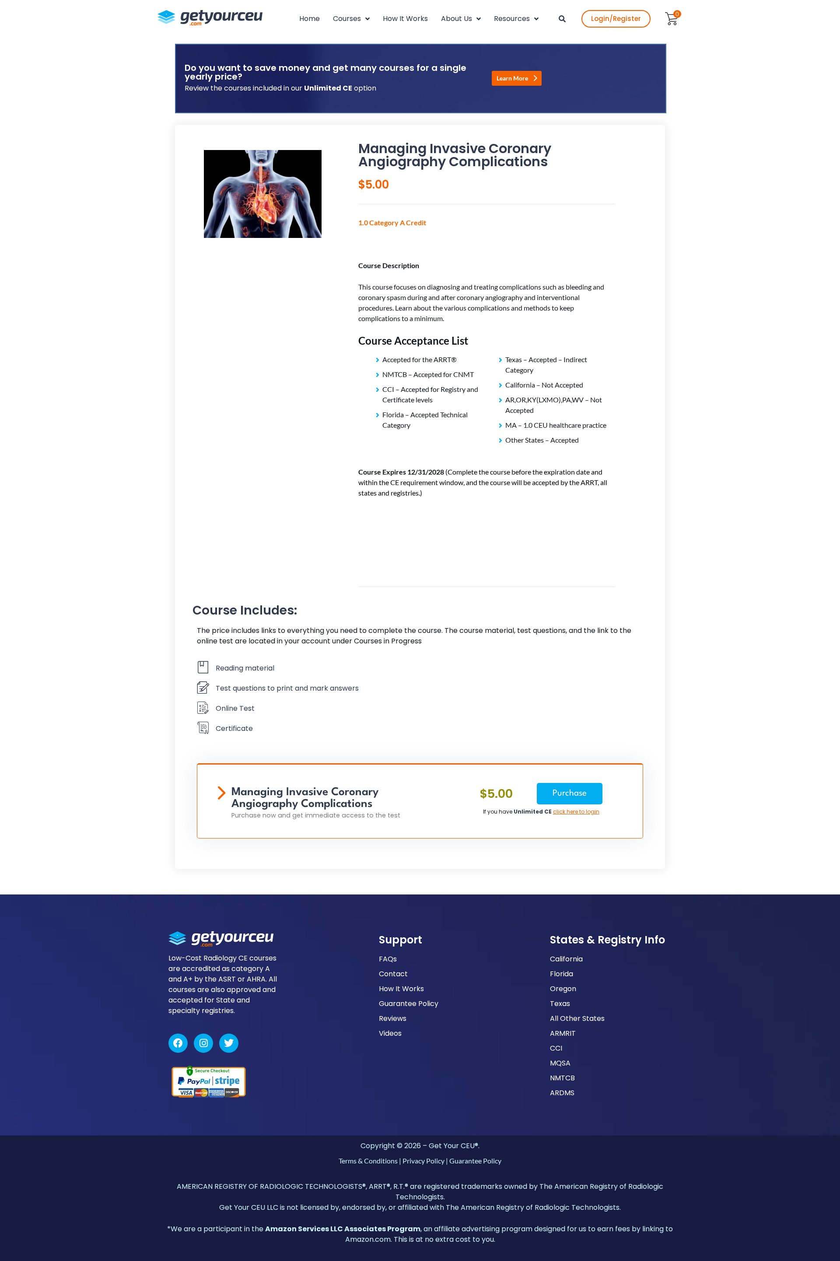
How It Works (401, 989)
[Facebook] (178, 1043)
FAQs (388, 959)
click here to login (576, 811)
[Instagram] (203, 1043)
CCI (556, 1048)
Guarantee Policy (408, 1004)
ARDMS (562, 1093)
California (566, 959)
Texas (560, 1004)
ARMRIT (563, 1033)
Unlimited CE (533, 811)
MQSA (560, 1063)
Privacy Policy (423, 1160)
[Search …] (562, 19)
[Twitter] (228, 1043)
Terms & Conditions (368, 1160)
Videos (390, 1033)
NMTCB (562, 1078)
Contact (393, 974)
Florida (561, 974)
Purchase (570, 793)
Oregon (563, 989)
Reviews (392, 1018)
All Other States (577, 1018)
